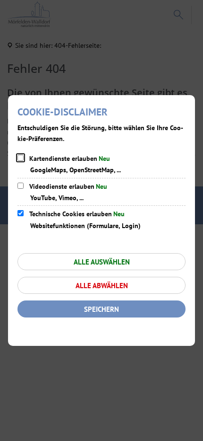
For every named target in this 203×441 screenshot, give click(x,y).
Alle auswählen (102, 261)
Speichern (101, 309)
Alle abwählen (102, 285)
